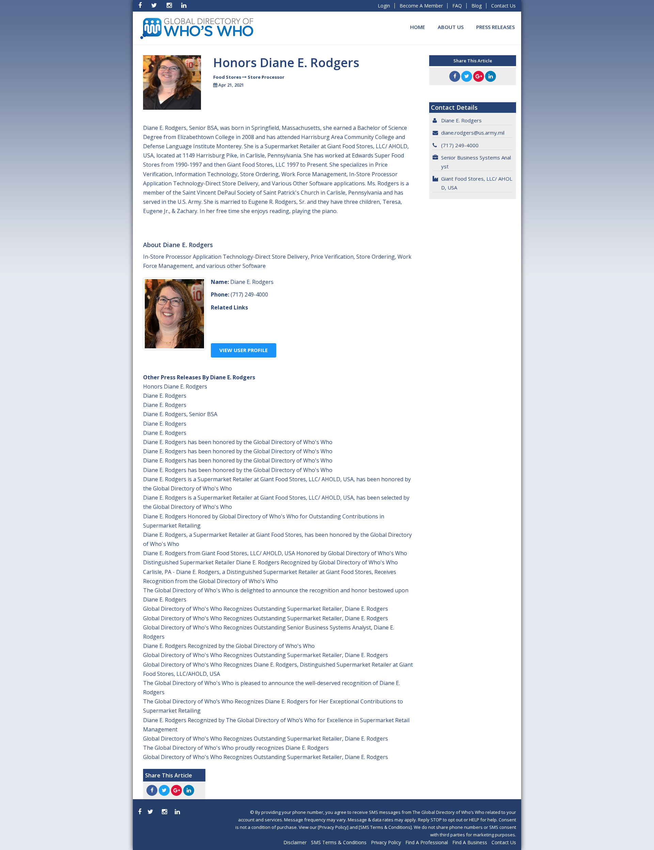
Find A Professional (426, 842)
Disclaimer (295, 842)
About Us (451, 27)
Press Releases (495, 27)
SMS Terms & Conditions (339, 842)
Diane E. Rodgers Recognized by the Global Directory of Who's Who (229, 646)
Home (417, 27)
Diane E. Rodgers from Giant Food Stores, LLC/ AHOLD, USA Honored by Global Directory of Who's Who (275, 553)
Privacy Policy (386, 842)
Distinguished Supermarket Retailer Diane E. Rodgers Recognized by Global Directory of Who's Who (270, 562)
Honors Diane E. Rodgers (175, 386)
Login (384, 5)
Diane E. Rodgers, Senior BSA (180, 414)
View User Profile (243, 350)
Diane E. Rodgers (164, 395)
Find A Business (469, 842)
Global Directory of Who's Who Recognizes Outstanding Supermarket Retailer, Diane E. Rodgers (265, 608)
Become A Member (421, 5)
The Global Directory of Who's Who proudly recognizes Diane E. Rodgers (236, 748)
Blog (476, 5)
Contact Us (503, 5)
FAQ (457, 5)
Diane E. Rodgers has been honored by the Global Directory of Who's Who (237, 442)
